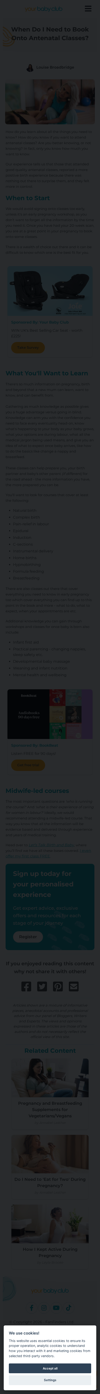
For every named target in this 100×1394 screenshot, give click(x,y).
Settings (50, 1380)
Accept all (50, 1368)
